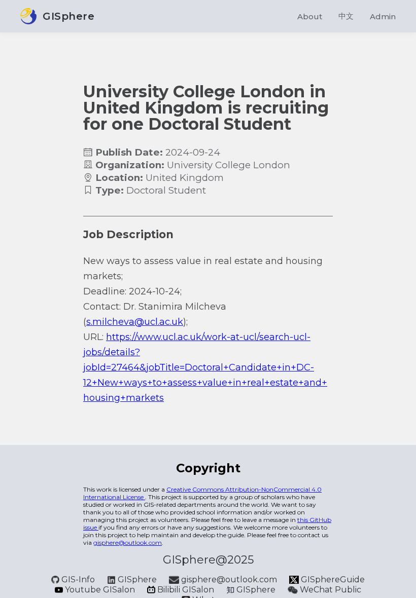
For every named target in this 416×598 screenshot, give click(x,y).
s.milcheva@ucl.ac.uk (134, 321)
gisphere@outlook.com (127, 542)
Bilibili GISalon (185, 589)
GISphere (137, 579)
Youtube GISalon (100, 589)
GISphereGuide (332, 579)
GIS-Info (78, 579)
